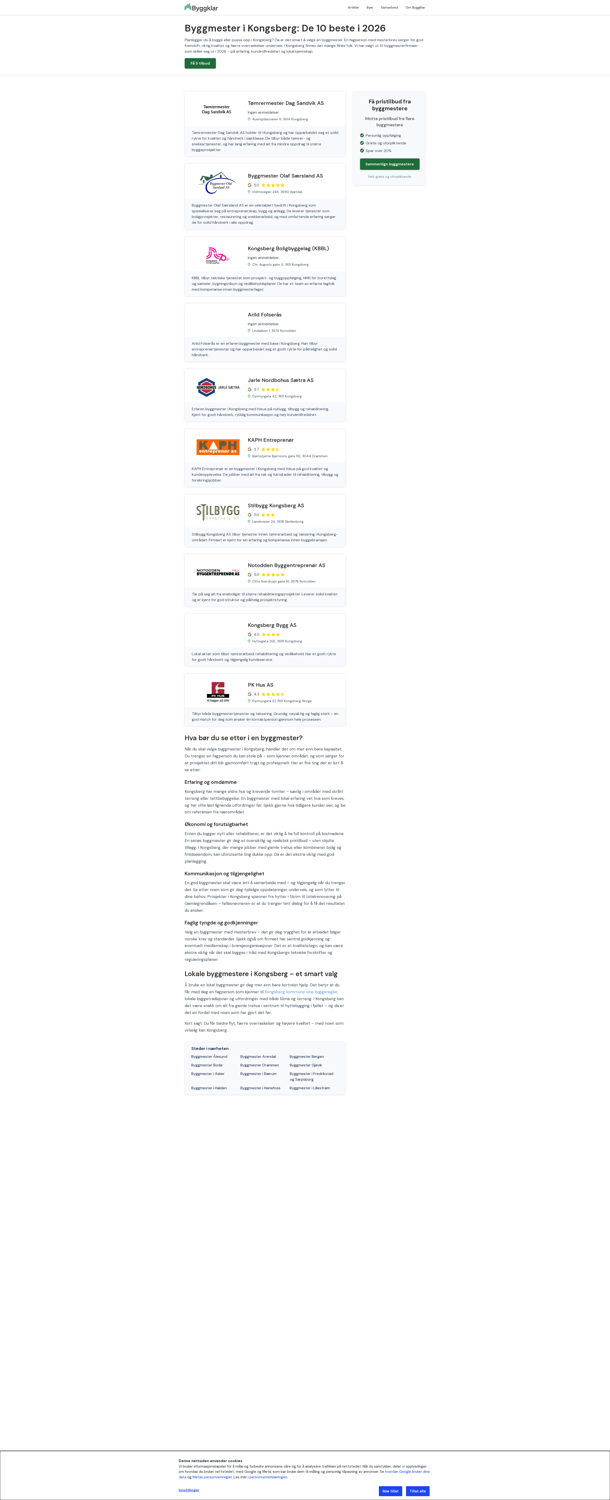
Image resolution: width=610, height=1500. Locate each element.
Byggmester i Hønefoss (260, 1087)
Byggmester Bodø (207, 1065)
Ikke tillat (390, 1491)
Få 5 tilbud (200, 63)
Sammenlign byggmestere (390, 164)
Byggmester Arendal (258, 1056)
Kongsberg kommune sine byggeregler (301, 991)
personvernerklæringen (268, 1477)
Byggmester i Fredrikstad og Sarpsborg (311, 1076)
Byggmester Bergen (307, 1056)
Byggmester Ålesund (209, 1056)
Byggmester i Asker (208, 1073)
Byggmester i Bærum (258, 1073)
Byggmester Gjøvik (306, 1065)
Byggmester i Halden (209, 1087)
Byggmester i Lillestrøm (310, 1087)
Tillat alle (418, 1491)
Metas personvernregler (212, 1477)
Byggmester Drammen (259, 1065)
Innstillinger (189, 1490)
